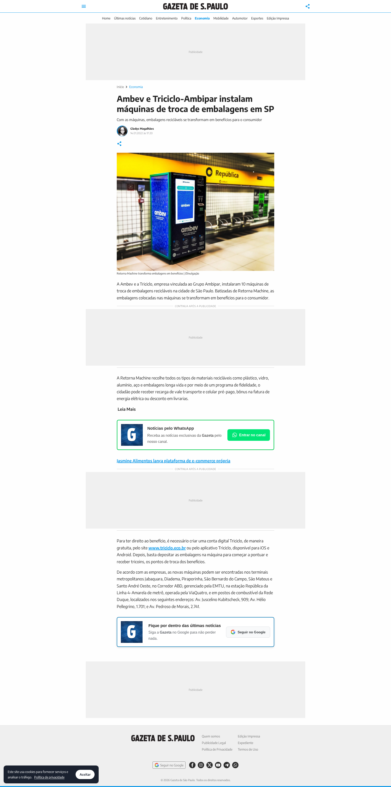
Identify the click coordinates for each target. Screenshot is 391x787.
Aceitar (85, 774)
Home (106, 18)
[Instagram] (201, 765)
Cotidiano (145, 18)
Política (186, 18)
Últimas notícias (125, 18)
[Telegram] (227, 765)
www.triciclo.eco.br (167, 547)
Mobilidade (221, 18)
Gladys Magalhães (142, 128)
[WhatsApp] (235, 765)
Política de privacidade (49, 777)
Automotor (240, 18)
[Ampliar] (268, 158)
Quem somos (211, 736)
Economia (202, 18)
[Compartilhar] (307, 6)
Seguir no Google (172, 765)
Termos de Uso (248, 749)
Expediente (245, 743)
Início (120, 87)
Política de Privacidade (217, 749)
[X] (209, 765)
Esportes (257, 18)
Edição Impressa (278, 18)
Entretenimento (167, 18)
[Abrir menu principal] (84, 6)
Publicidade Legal (214, 743)
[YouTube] (218, 765)
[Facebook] (192, 765)
